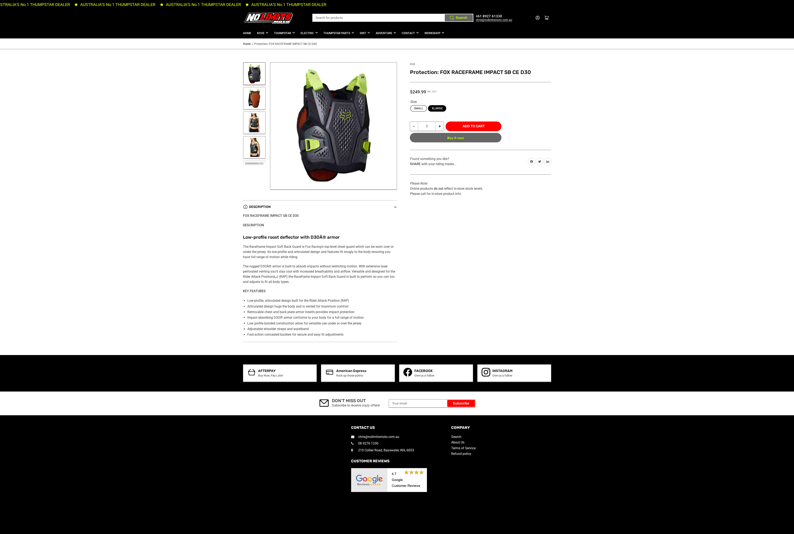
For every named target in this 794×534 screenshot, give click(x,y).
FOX (412, 64)
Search (461, 18)
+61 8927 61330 (489, 16)
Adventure (384, 33)
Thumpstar (282, 33)
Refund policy (461, 454)
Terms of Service (463, 448)
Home (247, 33)
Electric (307, 33)
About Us (457, 442)
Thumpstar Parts (336, 33)
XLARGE (437, 108)
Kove (260, 33)
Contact (408, 33)
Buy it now (455, 138)
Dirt (363, 33)
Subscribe (461, 403)
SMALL (418, 108)
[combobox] (393, 18)
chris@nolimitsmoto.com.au (494, 19)
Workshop (432, 33)
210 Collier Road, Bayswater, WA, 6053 (385, 450)
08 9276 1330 (367, 443)
